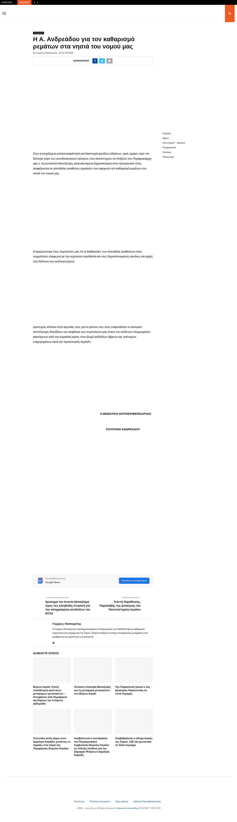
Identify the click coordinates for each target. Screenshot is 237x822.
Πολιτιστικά (168, 157)
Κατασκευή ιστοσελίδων (127, 808)
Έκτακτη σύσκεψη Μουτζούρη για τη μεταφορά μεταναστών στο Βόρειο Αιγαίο (92, 690)
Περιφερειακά (38, 33)
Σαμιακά (167, 133)
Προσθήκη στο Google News (134, 580)
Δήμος (166, 138)
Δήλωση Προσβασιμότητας (147, 801)
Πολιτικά (167, 152)
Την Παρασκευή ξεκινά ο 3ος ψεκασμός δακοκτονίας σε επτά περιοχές (132, 690)
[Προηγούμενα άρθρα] (34, 2)
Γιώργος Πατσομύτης (46, 53)
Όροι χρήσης (122, 801)
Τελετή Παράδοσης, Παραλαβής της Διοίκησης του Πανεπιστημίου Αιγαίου (120, 605)
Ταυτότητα (79, 801)
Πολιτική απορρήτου (100, 801)
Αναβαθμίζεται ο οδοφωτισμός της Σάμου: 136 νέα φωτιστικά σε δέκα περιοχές (134, 741)
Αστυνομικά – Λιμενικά (174, 142)
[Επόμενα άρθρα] (37, 2)
